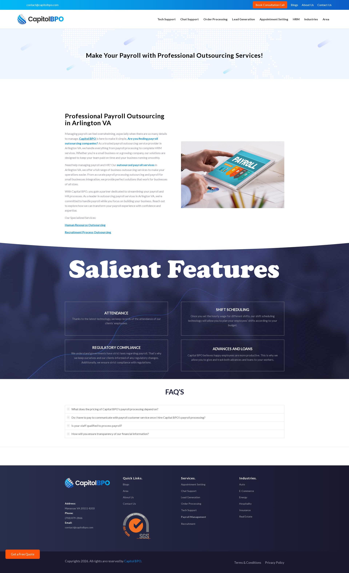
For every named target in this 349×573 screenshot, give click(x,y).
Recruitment (188, 523)
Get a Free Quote (22, 554)
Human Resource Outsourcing (85, 225)
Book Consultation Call (270, 5)
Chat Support (188, 490)
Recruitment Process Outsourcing (88, 232)
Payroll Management (193, 516)
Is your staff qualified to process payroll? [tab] (96, 425)
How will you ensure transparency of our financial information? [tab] (110, 433)
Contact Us (324, 5)
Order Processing (191, 503)
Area (125, 490)
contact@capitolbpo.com (43, 5)
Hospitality (245, 503)
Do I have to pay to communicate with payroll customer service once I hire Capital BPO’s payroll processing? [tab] (138, 417)
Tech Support (189, 510)
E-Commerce (246, 490)
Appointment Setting (193, 484)
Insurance (245, 510)
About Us (308, 5)
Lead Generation (190, 497)
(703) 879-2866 (73, 517)
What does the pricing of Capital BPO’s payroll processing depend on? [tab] (114, 409)
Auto (242, 484)
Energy (243, 497)
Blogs (294, 5)
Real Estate (245, 516)
